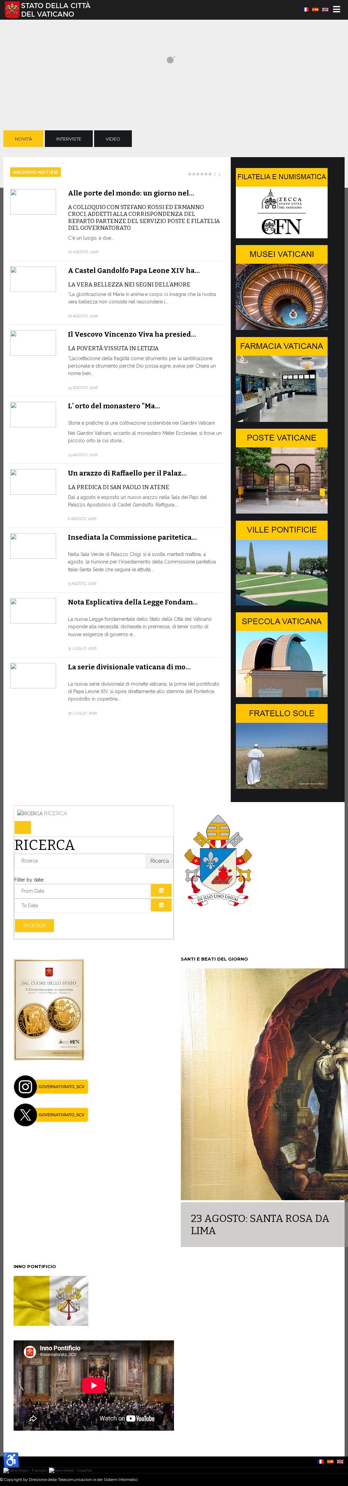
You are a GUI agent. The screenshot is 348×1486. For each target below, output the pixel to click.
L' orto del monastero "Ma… (114, 406)
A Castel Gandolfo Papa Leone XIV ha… (134, 270)
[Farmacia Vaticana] (282, 420)
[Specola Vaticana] (282, 695)
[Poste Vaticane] (282, 512)
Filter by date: (29, 880)
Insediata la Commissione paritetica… (132, 537)
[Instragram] (51, 1096)
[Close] (23, 827)
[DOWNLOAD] (49, 1059)
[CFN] (282, 236)
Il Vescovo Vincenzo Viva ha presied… (132, 334)
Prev (215, 173)
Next (220, 173)
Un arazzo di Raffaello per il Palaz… (127, 473)
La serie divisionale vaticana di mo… (129, 667)
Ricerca (34, 926)
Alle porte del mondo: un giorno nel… (131, 193)
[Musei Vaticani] (282, 328)
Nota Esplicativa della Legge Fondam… (133, 602)
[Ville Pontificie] (282, 604)
